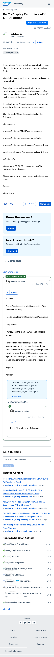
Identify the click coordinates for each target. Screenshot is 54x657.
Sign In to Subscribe (37, 23)
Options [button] (49, 23)
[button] (34, 42)
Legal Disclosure (40, 637)
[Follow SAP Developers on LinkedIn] (34, 623)
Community (18, 4)
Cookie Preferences (13, 651)
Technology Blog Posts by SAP (18, 497)
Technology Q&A (11, 10)
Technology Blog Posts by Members (21, 485)
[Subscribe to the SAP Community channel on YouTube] (29, 623)
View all (6, 609)
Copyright (13, 637)
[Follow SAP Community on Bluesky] (25, 623)
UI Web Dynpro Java (11, 53)
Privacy (13, 630)
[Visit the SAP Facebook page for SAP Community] (20, 623)
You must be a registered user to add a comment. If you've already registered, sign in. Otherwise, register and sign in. (25, 387)
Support (40, 644)
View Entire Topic (10, 272)
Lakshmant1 (16, 34)
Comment (45, 204)
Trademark (13, 644)
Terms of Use (40, 630)
